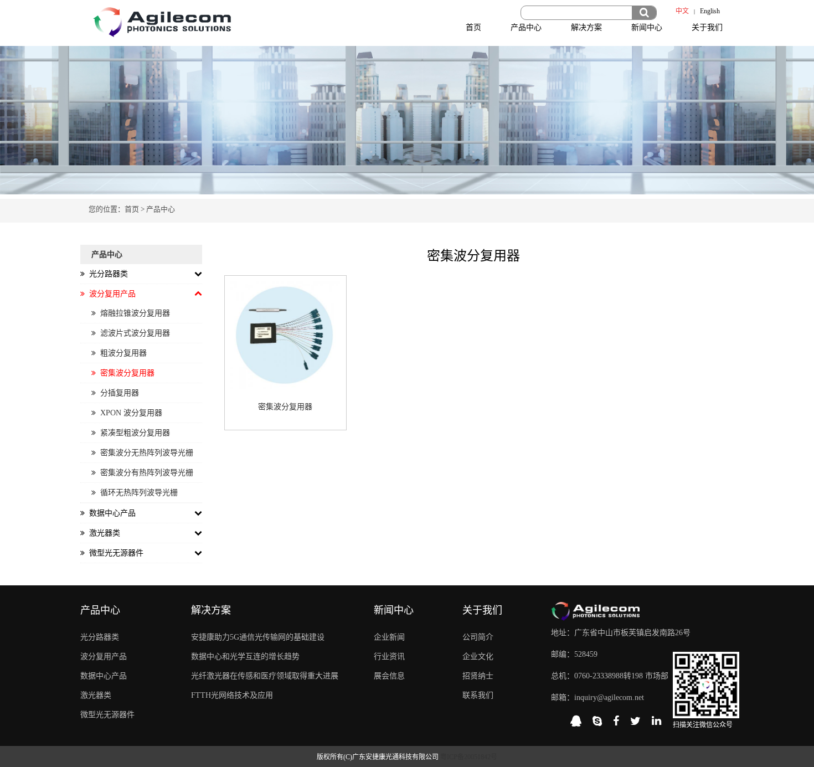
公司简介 (477, 637)
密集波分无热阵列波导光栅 (144, 453)
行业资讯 (389, 656)
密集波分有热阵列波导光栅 (144, 473)
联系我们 (477, 695)
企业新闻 (389, 637)
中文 (682, 11)
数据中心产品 (103, 676)
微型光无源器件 (107, 715)
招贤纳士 (477, 676)
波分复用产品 (103, 656)
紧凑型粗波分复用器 (133, 433)
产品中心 (526, 27)
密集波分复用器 (125, 373)
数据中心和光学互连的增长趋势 (245, 656)
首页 (473, 27)
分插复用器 (117, 393)
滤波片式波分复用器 (133, 333)
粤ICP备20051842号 (468, 757)
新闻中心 (646, 27)
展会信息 (389, 676)
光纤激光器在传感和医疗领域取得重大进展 (264, 676)
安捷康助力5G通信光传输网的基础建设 (257, 637)
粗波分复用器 (121, 353)
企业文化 (477, 656)
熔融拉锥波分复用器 (133, 313)
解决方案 (586, 27)
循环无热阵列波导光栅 (137, 492)
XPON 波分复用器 (129, 413)
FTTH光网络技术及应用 (232, 695)
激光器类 (95, 695)
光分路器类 (99, 637)
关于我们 (707, 27)
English (710, 11)
